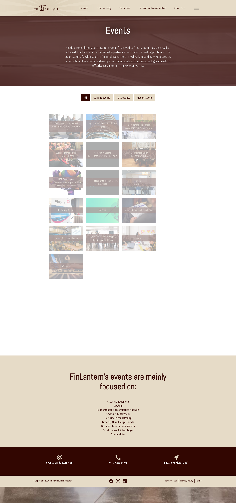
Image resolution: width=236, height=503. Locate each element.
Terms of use (177, 14)
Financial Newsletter (152, 8)
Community (104, 8)
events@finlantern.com (59, 462)
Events (83, 8)
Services (124, 8)
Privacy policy (156, 14)
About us (180, 8)
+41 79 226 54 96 (118, 462)
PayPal (195, 14)
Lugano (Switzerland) (176, 462)
